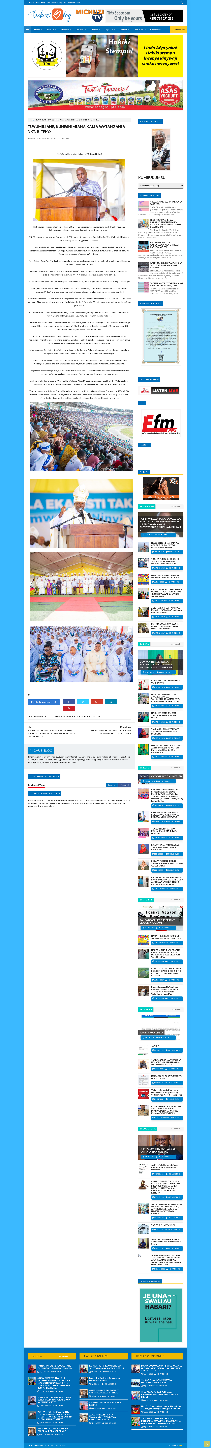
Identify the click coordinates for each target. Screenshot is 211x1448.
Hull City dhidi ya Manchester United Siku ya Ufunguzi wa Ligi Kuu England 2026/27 (161, 1407)
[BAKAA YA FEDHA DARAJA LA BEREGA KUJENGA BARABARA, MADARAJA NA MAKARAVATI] (143, 821)
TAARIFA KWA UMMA (151, 1032)
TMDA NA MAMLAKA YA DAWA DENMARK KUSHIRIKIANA (156, 1381)
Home (31, 2)
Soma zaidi (175, 506)
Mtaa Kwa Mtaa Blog (54, 2)
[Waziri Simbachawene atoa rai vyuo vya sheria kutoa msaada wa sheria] (143, 1247)
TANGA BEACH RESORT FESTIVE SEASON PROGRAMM (157, 921)
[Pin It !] (69, 708)
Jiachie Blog (40, 2)
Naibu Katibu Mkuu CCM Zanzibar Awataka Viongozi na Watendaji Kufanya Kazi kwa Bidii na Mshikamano (166, 749)
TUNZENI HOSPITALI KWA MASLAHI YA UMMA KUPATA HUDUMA (164, 831)
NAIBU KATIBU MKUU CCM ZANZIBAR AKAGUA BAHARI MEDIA (164, 715)
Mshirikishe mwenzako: (41, 702)
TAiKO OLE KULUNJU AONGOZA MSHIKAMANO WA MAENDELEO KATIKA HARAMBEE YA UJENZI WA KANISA (161, 1421)
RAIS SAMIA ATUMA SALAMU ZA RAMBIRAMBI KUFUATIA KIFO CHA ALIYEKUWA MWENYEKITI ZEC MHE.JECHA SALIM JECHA (167, 880)
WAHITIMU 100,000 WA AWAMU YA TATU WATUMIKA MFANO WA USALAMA (166, 265)
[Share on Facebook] (69, 702)
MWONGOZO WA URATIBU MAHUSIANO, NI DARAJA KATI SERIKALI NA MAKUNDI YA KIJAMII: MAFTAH (161, 1368)
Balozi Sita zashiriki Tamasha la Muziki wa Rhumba (104, 1379)
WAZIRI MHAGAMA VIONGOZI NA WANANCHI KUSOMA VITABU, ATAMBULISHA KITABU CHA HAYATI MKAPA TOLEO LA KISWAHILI (166, 1209)
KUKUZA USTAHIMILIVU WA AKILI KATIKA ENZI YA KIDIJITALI (158, 1150)
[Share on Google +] (97, 702)
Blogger (111, 785)
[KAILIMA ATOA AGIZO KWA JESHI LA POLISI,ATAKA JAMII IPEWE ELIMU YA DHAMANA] (143, 632)
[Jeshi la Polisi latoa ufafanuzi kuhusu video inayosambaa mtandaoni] (143, 1173)
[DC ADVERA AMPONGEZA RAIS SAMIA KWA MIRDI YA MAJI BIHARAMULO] (143, 853)
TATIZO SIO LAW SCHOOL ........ (165, 1225)
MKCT (181, 1445)
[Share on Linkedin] (111, 702)
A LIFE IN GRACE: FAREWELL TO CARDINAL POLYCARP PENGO (52, 1429)
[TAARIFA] (143, 1054)
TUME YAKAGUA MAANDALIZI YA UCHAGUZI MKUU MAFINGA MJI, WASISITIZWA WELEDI (166, 1062)
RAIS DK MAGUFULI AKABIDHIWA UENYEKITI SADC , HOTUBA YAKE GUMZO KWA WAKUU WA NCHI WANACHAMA (166, 592)
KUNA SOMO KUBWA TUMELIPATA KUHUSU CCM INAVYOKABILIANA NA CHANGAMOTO (54, 1399)
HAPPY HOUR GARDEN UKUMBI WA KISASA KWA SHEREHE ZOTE (166, 576)
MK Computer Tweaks (72, 2)
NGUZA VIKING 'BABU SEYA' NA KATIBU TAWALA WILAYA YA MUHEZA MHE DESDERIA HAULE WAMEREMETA (165, 953)
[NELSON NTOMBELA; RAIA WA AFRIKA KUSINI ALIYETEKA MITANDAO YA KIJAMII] (143, 551)
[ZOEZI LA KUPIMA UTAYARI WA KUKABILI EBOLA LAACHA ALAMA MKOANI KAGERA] (143, 616)
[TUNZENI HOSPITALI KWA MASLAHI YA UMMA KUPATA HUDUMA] (143, 837)
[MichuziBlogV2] (66, 14)
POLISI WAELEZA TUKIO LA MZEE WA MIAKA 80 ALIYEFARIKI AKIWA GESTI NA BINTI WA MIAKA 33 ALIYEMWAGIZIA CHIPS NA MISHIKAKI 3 (160, 524)
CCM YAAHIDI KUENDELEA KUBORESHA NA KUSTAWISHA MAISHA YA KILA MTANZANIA (156, 664)
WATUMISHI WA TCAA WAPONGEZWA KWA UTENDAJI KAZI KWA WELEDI (164, 244)
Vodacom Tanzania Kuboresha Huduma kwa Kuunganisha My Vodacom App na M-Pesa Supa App (166, 1092)
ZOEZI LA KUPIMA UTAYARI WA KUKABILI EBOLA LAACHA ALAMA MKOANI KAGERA (166, 610)
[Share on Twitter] (83, 702)
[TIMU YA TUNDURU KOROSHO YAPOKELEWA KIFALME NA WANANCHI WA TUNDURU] (143, 567)
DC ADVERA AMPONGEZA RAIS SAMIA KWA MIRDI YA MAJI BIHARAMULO (165, 847)
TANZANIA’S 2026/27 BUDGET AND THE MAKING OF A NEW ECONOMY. (165, 731)
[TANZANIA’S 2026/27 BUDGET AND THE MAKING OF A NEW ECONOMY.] (143, 737)
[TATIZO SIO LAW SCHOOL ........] (143, 1233)
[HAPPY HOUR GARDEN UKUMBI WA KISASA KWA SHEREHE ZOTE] (143, 584)
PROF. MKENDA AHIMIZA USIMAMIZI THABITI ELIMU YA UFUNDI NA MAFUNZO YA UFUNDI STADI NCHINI (165, 223)
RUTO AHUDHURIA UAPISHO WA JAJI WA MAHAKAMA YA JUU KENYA (106, 1367)
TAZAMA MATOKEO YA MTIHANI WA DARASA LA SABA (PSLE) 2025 (166, 284)
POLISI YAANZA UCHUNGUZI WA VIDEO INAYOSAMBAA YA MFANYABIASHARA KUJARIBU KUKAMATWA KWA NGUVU (166, 1109)
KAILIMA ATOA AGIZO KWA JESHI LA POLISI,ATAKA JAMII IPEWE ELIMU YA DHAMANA (166, 626)
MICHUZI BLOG (34, 1445)
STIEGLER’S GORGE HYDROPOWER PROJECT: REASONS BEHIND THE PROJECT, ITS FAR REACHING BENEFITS (167, 972)
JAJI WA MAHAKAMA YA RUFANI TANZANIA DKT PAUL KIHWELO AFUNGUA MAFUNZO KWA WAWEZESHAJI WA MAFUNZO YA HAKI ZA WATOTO (166, 1260)
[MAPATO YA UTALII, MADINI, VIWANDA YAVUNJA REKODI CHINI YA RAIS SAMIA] (143, 869)
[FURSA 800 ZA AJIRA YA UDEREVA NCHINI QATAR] (143, 1084)
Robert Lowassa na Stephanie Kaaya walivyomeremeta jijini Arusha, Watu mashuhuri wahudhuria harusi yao (164, 990)
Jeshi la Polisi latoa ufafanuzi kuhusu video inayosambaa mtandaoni (165, 1167)
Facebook (125, 785)
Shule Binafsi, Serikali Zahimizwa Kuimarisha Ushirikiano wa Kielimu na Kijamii (159, 1394)
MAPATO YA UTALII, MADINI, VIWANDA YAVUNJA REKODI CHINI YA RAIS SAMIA (167, 863)
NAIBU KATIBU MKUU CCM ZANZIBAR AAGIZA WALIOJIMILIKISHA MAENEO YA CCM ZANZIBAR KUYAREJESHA (165, 698)
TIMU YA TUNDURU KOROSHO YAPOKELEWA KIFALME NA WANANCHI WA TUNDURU (165, 561)
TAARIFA (155, 1046)
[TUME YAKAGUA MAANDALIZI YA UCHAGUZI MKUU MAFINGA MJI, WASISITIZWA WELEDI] (143, 1068)
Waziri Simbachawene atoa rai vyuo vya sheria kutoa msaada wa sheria (166, 1241)
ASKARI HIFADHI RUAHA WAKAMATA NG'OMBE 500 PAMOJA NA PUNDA (102, 1417)
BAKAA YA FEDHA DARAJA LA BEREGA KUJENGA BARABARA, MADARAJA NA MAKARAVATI (165, 814)
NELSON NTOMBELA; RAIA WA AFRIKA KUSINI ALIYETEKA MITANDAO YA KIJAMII (165, 545)
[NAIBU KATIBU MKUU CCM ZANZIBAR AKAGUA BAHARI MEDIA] (143, 721)
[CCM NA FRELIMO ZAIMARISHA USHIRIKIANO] (143, 689)
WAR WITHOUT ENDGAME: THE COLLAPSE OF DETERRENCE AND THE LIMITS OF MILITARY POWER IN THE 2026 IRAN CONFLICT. (54, 1415)
